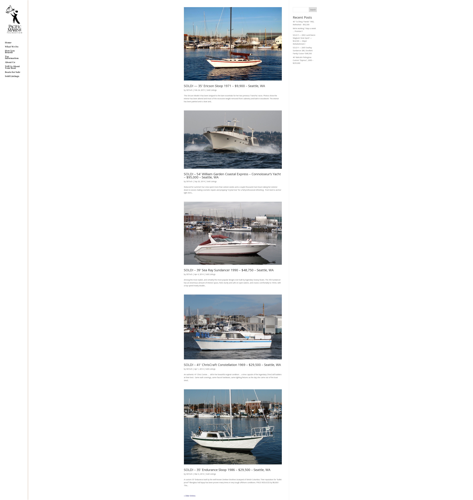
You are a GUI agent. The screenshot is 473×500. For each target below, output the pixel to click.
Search (313, 9)
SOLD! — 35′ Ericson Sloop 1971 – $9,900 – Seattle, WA (224, 86)
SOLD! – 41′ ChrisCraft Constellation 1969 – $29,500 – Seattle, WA (232, 364)
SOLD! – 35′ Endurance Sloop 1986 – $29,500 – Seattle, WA (227, 469)
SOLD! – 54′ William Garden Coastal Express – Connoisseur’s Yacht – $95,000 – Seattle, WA (232, 175)
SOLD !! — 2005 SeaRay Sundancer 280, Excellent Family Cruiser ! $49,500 (303, 50)
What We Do (11, 47)
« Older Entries (189, 496)
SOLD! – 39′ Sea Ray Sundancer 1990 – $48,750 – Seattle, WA (229, 270)
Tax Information (12, 58)
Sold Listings (12, 76)
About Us (10, 63)
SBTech (189, 90)
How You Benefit (10, 52)
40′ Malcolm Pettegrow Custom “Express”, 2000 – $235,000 (303, 60)
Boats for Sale (12, 72)
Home (8, 43)
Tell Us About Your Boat (12, 68)
